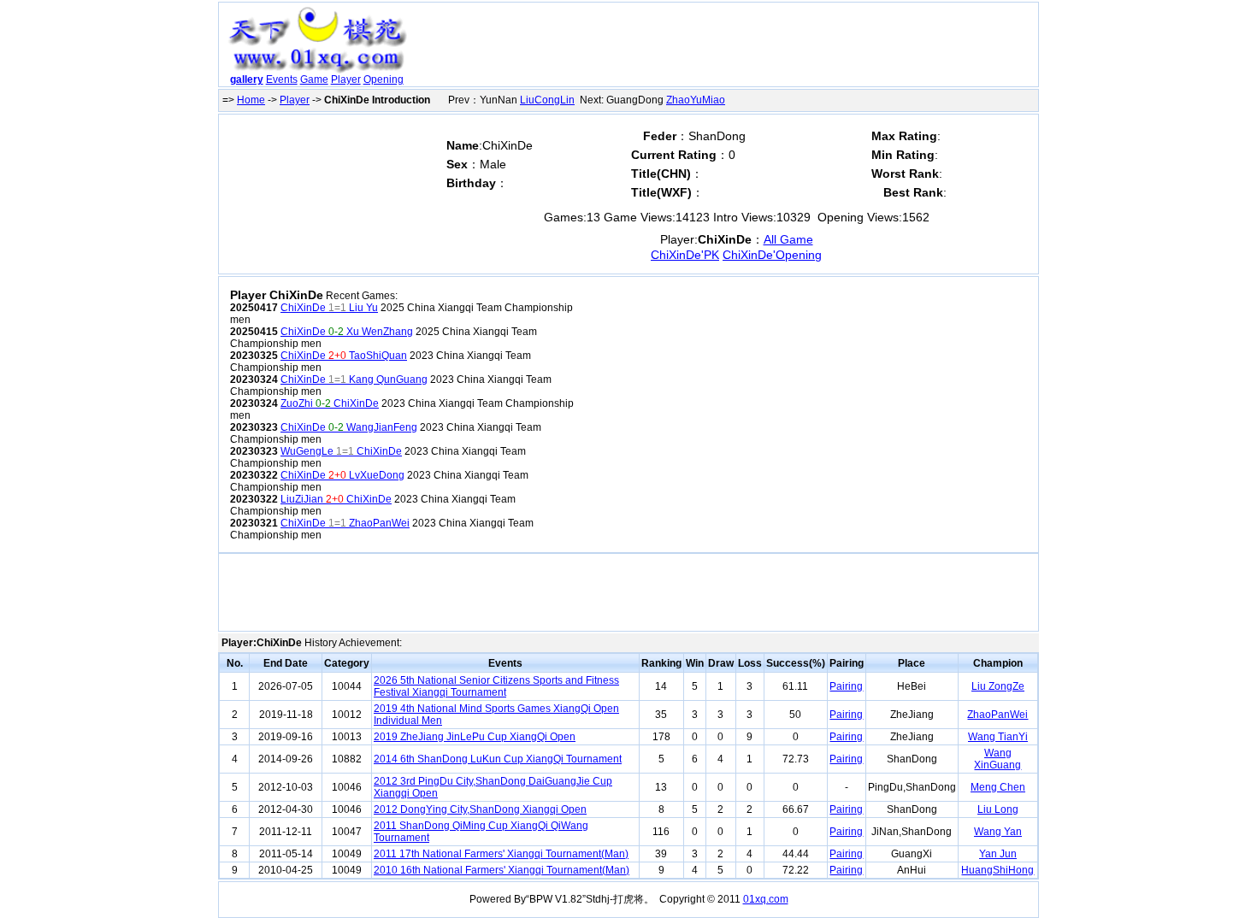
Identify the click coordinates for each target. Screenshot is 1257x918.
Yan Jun (998, 854)
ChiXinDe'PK (685, 255)
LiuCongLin (547, 100)
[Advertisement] (725, 47)
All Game (788, 239)
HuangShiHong (997, 870)
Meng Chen (998, 787)
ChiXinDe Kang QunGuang (354, 379)
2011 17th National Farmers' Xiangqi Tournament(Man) (501, 854)
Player (346, 79)
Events (282, 79)
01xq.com (765, 899)
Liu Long (997, 809)
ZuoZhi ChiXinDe (329, 403)
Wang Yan (998, 832)
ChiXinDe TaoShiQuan (343, 356)
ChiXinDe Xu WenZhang (346, 332)
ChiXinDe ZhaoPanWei (345, 523)
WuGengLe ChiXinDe (341, 451)
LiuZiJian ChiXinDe (336, 499)
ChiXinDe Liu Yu (329, 308)
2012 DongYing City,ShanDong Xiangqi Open (480, 809)
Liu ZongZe (997, 686)
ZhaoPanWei (997, 715)
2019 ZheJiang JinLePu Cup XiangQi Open (474, 737)
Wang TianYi (998, 737)
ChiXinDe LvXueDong (342, 475)
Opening (383, 79)
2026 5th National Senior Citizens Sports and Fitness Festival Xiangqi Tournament (496, 686)
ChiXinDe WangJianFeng (348, 427)
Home (251, 100)
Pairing (846, 686)
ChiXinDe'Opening (772, 255)
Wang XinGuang (997, 759)
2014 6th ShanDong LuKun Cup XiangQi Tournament (498, 759)
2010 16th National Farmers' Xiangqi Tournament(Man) (501, 870)
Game (314, 79)
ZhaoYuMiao (695, 100)
